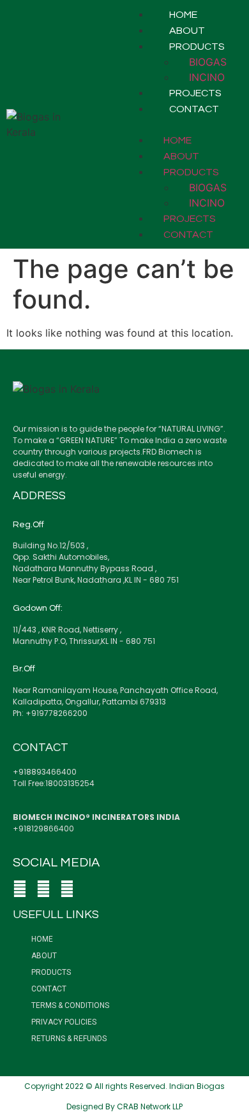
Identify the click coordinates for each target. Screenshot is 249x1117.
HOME (183, 15)
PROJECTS (195, 93)
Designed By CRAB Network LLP (124, 1106)
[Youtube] (67, 889)
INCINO (207, 77)
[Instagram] (43, 889)
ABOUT (187, 31)
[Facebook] (20, 889)
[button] (183, 124)
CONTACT (194, 109)
